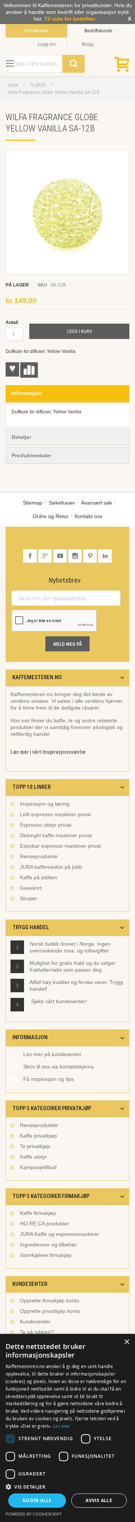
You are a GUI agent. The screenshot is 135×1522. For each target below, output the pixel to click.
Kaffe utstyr (33, 1157)
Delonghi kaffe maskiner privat (56, 835)
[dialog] (67, 1428)
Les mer (61, 1426)
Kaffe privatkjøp (38, 1136)
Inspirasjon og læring (44, 804)
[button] (67, 1486)
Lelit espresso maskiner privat (55, 814)
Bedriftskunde (98, 30)
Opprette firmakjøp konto (49, 1300)
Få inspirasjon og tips (48, 1079)
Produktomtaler (31, 455)
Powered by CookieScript (34, 1514)
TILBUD (38, 85)
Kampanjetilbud (38, 1167)
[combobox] (46, 64)
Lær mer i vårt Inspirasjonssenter (48, 752)
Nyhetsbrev (65, 580)
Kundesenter (35, 1322)
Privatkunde (36, 30)
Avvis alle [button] (99, 1500)
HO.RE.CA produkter (44, 1224)
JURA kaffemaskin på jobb (51, 867)
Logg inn (47, 44)
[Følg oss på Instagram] (75, 556)
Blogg (88, 44)
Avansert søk (96, 503)
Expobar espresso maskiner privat (60, 846)
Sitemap (32, 503)
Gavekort (31, 888)
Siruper (28, 898)
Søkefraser (62, 503)
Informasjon (26, 393)
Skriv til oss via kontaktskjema (58, 1067)
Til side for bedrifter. (70, 19)
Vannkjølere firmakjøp (46, 1255)
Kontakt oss (88, 516)
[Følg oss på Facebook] (30, 556)
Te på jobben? (37, 1332)
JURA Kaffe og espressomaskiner (59, 1234)
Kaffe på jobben (38, 877)
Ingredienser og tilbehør (48, 1245)
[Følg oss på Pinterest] (90, 556)
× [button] (126, 1342)
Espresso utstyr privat (45, 825)
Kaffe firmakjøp (38, 1213)
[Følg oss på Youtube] (60, 556)
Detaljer (21, 437)
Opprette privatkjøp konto (50, 1311)
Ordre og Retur (51, 516)
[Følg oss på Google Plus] (45, 556)
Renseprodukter (39, 856)
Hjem (13, 85)
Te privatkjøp (35, 1146)
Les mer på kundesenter (52, 1054)
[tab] (67, 393)
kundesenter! (71, 1001)
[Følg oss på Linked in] (105, 556)
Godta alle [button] (37, 1500)
